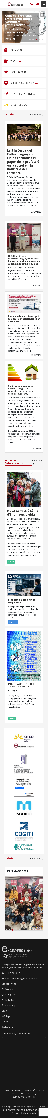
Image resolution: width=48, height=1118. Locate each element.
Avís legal (6, 1016)
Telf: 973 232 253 (13, 972)
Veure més (35, 114)
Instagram (10, 994)
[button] (29, 39)
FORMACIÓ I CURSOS (34, 1090)
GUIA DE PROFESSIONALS (24, 1097)
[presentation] (6, 27)
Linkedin (9, 999)
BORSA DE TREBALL (13, 1090)
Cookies (6, 1021)
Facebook (10, 989)
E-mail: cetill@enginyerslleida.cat (21, 978)
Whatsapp (10, 1005)
